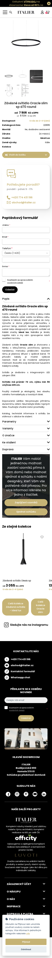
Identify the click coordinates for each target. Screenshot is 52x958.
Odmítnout (26, 949)
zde (28, 933)
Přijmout (26, 942)
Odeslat (10, 289)
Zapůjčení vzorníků (26, 502)
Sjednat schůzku (26, 511)
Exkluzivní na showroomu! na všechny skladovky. (26, 5)
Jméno (6, 225)
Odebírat (26, 718)
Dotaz (5, 266)
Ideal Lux (45, 138)
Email (5, 237)
